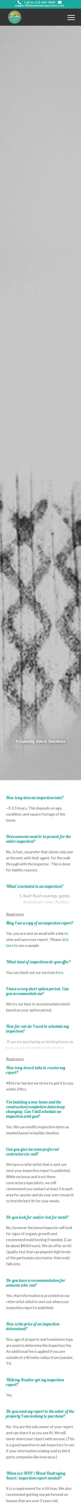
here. (60, 972)
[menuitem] (69, 17)
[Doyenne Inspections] (33, 17)
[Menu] (69, 17)
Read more (15, 914)
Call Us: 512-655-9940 (39, 2)
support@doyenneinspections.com (39, 5)
